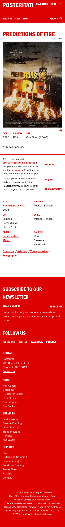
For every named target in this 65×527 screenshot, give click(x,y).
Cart (53, 4)
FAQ (5, 452)
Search (54, 18)
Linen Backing (11, 427)
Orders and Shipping (15, 457)
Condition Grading (13, 465)
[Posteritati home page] (18, 5)
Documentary (11, 236)
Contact (7, 477)
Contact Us (9, 371)
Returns (7, 473)
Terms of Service (22, 499)
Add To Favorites (53, 189)
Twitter (23, 341)
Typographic (10, 255)
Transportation (39, 251)
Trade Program (11, 431)
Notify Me (50, 164)
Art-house (8, 251)
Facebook (37, 341)
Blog (25, 18)
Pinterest (52, 341)
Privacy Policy (43, 499)
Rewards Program (13, 461)
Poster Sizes (10, 469)
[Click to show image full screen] (32, 85)
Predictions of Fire (13, 205)
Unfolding (8, 389)
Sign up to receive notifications (19, 162)
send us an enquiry (13, 169)
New (17, 18)
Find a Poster (10, 419)
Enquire (49, 179)
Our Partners (10, 402)
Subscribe (56, 306)
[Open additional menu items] (60, 4)
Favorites (42, 4)
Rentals (7, 435)
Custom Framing (12, 423)
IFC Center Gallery (13, 394)
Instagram (9, 341)
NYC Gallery (9, 385)
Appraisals (9, 440)
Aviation (22, 251)
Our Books (9, 406)
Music (6, 240)
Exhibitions (9, 398)
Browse (7, 18)
